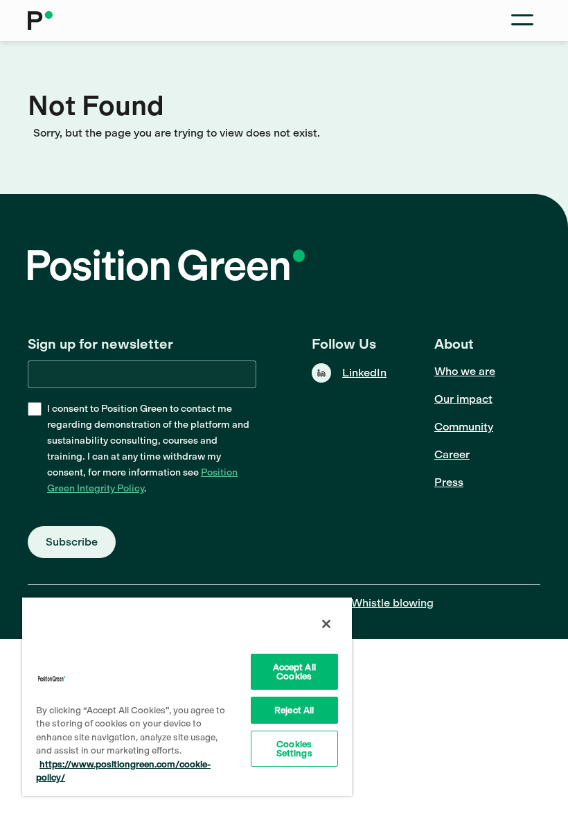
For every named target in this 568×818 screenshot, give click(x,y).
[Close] (326, 624)
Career (452, 454)
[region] (187, 696)
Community (463, 426)
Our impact (463, 399)
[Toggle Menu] (522, 20)
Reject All (294, 710)
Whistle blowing (392, 602)
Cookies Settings (294, 748)
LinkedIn (364, 372)
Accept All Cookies (294, 671)
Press (448, 482)
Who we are (464, 371)
